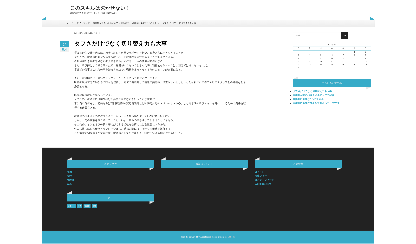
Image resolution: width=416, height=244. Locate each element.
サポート (72, 172)
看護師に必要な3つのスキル (145, 23)
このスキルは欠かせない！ (100, 8)
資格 (69, 183)
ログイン (259, 172)
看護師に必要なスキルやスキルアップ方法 (316, 103)
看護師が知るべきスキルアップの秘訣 (111, 23)
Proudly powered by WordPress (195, 237)
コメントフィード (264, 180)
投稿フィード (262, 176)
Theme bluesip (217, 237)
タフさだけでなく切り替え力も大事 (179, 23)
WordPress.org (263, 183)
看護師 (70, 180)
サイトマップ (83, 23)
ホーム (70, 23)
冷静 (69, 176)
